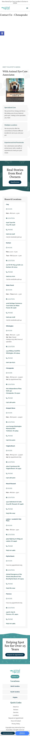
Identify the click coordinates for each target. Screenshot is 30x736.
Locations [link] (16, 715)
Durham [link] (8, 243)
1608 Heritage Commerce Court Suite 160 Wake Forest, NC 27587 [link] (14, 306)
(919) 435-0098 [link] (10, 317)
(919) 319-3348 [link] (10, 234)
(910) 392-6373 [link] (10, 362)
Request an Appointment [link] (15, 718)
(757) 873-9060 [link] (10, 440)
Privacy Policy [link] (16, 723)
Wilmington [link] (9, 326)
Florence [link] (9, 594)
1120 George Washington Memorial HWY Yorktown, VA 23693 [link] (14, 429)
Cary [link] (7, 204)
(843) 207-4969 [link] (10, 550)
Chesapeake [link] (10, 368)
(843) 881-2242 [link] (10, 513)
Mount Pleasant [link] (11, 483)
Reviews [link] (15, 709)
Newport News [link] (10, 408)
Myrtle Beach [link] (10, 556)
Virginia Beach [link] (10, 446)
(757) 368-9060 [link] (10, 478)
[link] (2, 33)
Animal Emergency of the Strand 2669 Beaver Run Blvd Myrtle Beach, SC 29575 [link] (15, 577)
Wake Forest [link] (10, 285)
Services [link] (15, 712)
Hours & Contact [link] (16, 721)
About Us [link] (16, 707)
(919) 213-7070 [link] (10, 276)
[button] (27, 8)
